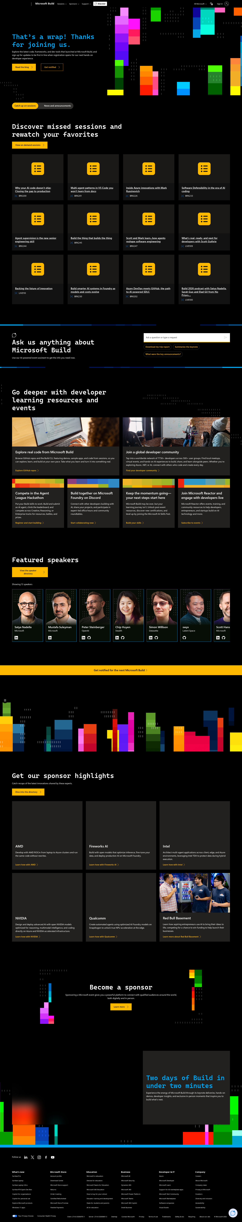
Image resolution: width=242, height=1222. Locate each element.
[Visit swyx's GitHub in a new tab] (184, 637)
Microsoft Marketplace (167, 1198)
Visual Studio (164, 1207)
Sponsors (73, 4)
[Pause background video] (5, 700)
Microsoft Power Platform (130, 1194)
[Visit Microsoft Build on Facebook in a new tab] (46, 1157)
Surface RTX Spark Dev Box (22, 1189)
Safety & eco (179, 1217)
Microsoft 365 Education (95, 1189)
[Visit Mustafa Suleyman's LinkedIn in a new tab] (50, 637)
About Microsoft (201, 1180)
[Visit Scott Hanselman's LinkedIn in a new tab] (218, 637)
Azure (161, 1176)
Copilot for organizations (21, 1194)
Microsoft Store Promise (59, 1203)
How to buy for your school (97, 1194)
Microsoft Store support (59, 1185)
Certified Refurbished (58, 1198)
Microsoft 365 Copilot (129, 1203)
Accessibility (200, 1203)
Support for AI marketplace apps (171, 1189)
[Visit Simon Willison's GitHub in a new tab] (156, 637)
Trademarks (166, 1217)
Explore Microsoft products (22, 1203)
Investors (199, 1194)
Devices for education (95, 1180)
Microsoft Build (44, 3)
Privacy (141, 1217)
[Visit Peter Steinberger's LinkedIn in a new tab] (83, 637)
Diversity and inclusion (204, 1198)
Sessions (60, 4)
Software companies (166, 1203)
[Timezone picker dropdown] (211, 4)
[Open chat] (233, 1213)
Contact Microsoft (128, 1217)
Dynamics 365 (126, 1185)
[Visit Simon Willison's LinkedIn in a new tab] (150, 637)
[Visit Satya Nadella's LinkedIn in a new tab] (16, 637)
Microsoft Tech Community (169, 1194)
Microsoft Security (128, 1180)
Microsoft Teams (127, 1198)
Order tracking (55, 1194)
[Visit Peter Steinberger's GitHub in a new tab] (89, 637)
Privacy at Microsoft (203, 1189)
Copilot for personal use (21, 1198)
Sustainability (200, 1207)
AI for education (93, 1207)
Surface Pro (16, 1176)
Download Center (56, 1180)
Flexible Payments (57, 1207)
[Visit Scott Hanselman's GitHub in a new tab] (223, 637)
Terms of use (153, 1217)
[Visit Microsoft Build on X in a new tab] (32, 1157)
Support (85, 4)
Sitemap (114, 1217)
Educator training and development (100, 1198)
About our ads (205, 1217)
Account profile (56, 1176)
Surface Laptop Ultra (19, 1185)
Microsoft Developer (166, 1180)
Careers (198, 1176)
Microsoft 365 (126, 1189)
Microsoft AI (125, 1176)
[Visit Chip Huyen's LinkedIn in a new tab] (117, 637)
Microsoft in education (95, 1176)
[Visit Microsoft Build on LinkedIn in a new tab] (26, 1157)
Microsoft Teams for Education (98, 1185)
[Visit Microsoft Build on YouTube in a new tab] (53, 1157)
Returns (53, 1189)
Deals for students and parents (98, 1203)
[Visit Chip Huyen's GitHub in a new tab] (122, 637)
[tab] (25, 106)
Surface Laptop (17, 1180)
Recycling (191, 1217)
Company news (201, 1185)
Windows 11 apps (18, 1207)
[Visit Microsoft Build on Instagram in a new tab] (39, 1157)
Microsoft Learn (165, 1185)
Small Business (126, 1207)
